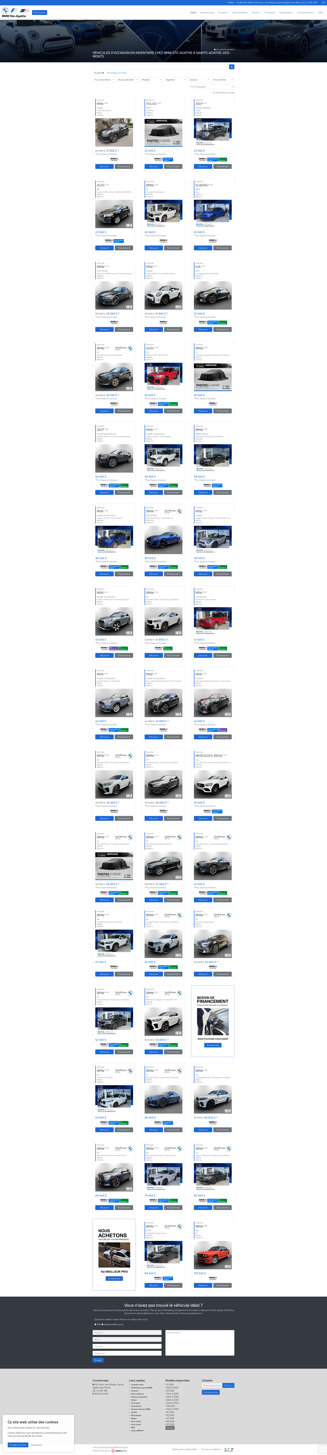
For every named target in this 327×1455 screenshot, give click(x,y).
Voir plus (170, 1428)
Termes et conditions (210, 1449)
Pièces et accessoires (139, 1397)
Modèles (146, 79)
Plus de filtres (219, 79)
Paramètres (36, 1445)
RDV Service (39, 12)
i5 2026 (170, 1384)
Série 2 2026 (172, 1393)
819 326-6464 (246, 2)
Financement (285, 12)
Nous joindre (136, 1421)
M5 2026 (170, 1406)
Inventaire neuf (207, 12)
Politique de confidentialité (184, 1449)
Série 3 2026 (172, 1396)
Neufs (193, 12)
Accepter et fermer (18, 1445)
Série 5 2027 (172, 1387)
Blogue (134, 1418)
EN (323, 2)
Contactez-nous (210, 1392)
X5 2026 (170, 1390)
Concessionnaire (305, 12)
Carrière (134, 1412)
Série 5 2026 (172, 1402)
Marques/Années (126, 79)
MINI (321, 12)
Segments (170, 79)
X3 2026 (170, 1418)
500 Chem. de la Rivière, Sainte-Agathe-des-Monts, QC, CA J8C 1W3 (285, 2)
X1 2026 (170, 1412)
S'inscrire (228, 1385)
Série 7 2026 (172, 1409)
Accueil (219, 49)
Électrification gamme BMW (141, 1388)
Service (255, 12)
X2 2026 (170, 1415)
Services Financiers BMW (140, 1409)
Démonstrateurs (240, 12)
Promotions (270, 12)
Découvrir (104, 166)
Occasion (222, 12)
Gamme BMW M (137, 1430)
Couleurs (193, 79)
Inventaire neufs (137, 1384)
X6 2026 (170, 1421)
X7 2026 (170, 1424)
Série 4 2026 (172, 1399)
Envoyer (98, 1360)
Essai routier (136, 1424)
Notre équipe (136, 1415)
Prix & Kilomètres (102, 79)
